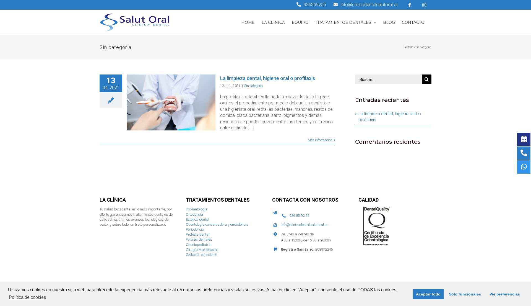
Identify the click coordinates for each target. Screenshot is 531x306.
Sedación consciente (201, 255)
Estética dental (197, 219)
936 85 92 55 (299, 216)
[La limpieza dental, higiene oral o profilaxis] (171, 102)
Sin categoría (253, 86)
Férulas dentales (199, 239)
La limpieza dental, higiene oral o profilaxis (267, 78)
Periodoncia (195, 229)
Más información (320, 140)
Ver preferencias (505, 294)
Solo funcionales (465, 294)
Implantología (196, 209)
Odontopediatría (199, 245)
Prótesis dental (197, 234)
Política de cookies (27, 297)
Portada (408, 47)
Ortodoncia (194, 214)
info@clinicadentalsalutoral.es (304, 225)
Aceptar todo (428, 294)
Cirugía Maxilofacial (202, 250)
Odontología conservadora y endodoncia (217, 224)
